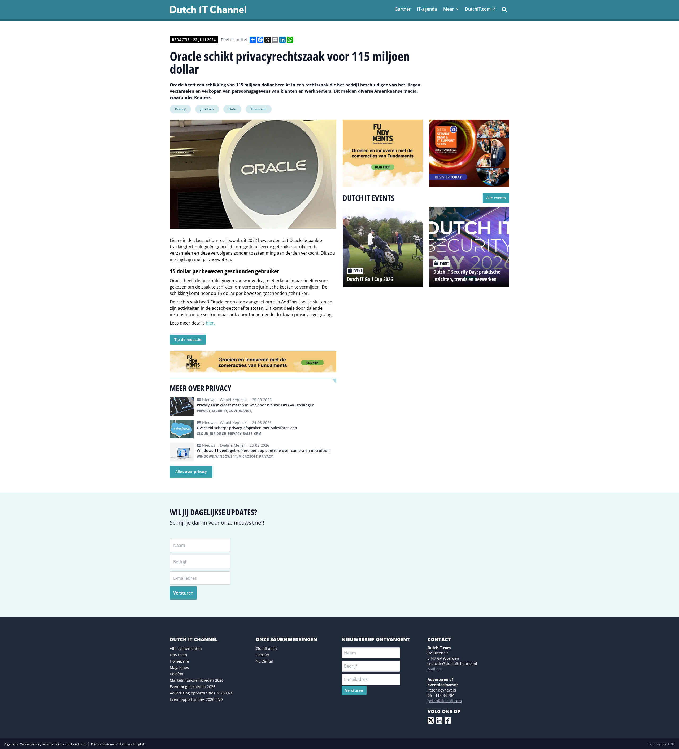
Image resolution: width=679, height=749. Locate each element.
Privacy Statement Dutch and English (118, 744)
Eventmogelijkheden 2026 (192, 686)
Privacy (180, 109)
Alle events (496, 197)
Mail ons (435, 668)
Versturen (183, 593)
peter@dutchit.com (445, 700)
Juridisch (207, 109)
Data (232, 109)
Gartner (262, 654)
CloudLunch (266, 648)
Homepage (179, 661)
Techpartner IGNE (661, 744)
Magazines (179, 667)
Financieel (258, 109)
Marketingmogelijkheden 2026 (197, 680)
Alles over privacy (191, 471)
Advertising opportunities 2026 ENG (201, 692)
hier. (210, 323)
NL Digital (264, 661)
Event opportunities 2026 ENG (196, 699)
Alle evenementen (186, 648)
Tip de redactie (187, 339)
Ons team (178, 654)
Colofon (176, 673)
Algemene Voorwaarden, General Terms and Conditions (46, 744)
